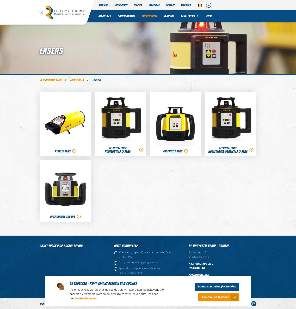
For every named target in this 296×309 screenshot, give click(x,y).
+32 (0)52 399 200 (201, 264)
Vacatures (154, 5)
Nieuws (138, 5)
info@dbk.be (197, 268)
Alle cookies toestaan (215, 297)
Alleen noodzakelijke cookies (217, 286)
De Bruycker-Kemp (51, 79)
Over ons (103, 5)
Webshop (186, 5)
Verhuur (168, 16)
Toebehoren (149, 16)
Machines (104, 16)
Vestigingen (121, 5)
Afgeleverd (188, 16)
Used (209, 16)
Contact (170, 5)
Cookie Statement (86, 298)
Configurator (126, 16)
